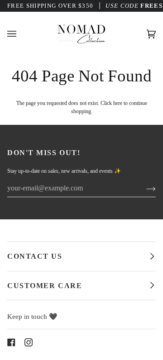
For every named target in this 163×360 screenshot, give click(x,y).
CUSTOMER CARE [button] (44, 285)
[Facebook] (11, 342)
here (117, 103)
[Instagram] (28, 342)
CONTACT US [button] (34, 256)
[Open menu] (20, 34)
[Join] (144, 188)
